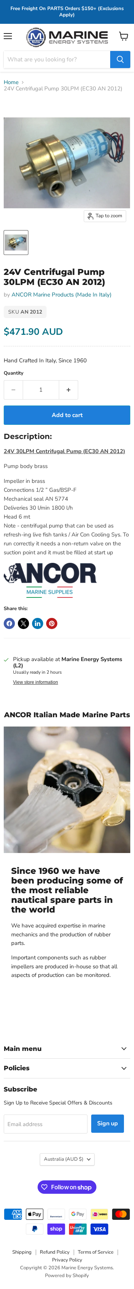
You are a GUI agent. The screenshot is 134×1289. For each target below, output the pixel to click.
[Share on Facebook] (9, 623)
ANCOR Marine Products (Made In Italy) (62, 294)
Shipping (22, 1252)
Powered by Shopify (67, 1275)
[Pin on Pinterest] (51, 623)
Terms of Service (96, 1252)
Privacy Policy (67, 1260)
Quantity (13, 373)
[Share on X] (23, 623)
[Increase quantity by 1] (68, 390)
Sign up (107, 1123)
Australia (63, 1159)
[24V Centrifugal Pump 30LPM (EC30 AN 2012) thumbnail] (16, 242)
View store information (35, 682)
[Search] (120, 59)
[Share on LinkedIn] (37, 623)
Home (11, 82)
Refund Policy (55, 1252)
